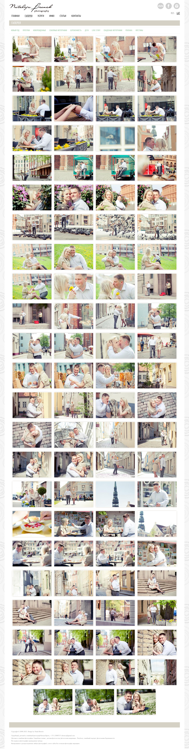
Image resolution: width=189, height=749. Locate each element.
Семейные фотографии (58, 30)
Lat (178, 13)
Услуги (41, 16)
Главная (15, 16)
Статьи (63, 16)
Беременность (75, 30)
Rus (172, 13)
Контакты (76, 16)
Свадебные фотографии (113, 30)
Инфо (51, 16)
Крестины (139, 30)
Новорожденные (39, 30)
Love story (96, 30)
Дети (87, 30)
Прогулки (26, 30)
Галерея (28, 16)
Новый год (15, 30)
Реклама (128, 30)
